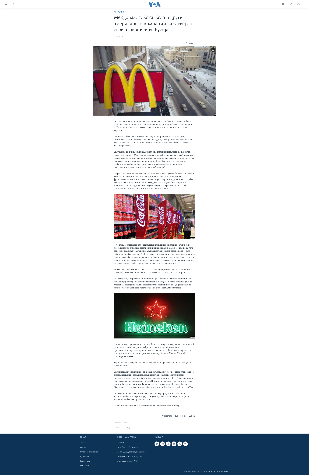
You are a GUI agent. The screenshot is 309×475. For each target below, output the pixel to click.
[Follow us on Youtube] (174, 444)
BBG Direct (84, 466)
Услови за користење (89, 452)
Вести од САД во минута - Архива (131, 452)
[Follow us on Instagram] (162, 444)
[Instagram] (291, 4)
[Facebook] (298, 4)
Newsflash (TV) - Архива (127, 447)
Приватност (85, 457)
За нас (82, 443)
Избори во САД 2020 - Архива (130, 457)
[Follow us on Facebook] (156, 444)
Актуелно (119, 12)
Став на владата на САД (127, 461)
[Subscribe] (185, 444)
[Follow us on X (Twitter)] (168, 444)
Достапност (85, 461)
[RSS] (179, 444)
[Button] (189, 43)
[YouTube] (283, 4)
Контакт (83, 447)
